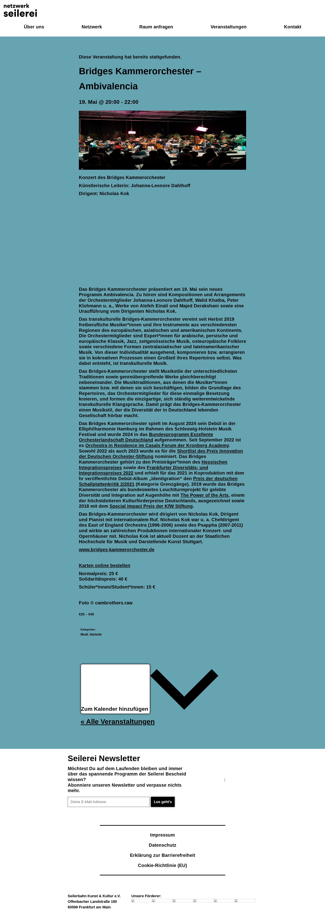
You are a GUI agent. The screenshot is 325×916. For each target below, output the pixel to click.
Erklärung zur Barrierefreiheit (162, 855)
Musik (84, 634)
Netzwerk (92, 26)
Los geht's (163, 802)
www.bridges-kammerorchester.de (116, 549)
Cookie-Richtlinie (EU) (162, 865)
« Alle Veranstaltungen (118, 721)
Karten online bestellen (104, 565)
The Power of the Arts (204, 495)
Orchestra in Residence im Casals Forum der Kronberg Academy (157, 445)
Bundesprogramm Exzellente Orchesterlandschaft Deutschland (146, 437)
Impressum (162, 835)
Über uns (34, 26)
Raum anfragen (156, 26)
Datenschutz (162, 845)
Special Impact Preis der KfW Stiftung (151, 506)
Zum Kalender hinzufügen (115, 709)
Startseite (96, 634)
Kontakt (292, 26)
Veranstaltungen (229, 26)
